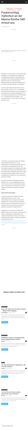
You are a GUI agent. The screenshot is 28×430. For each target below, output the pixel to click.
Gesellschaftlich (9, 8)
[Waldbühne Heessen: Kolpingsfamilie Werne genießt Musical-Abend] (14, 329)
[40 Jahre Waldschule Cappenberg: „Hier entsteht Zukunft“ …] (14, 357)
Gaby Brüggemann (4, 312)
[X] (10, 55)
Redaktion (3, 341)
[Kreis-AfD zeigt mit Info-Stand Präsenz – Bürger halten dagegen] (14, 301)
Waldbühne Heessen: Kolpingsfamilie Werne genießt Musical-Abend (12, 338)
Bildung (3, 362)
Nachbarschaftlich (11, 9)
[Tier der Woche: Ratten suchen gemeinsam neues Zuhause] (14, 384)
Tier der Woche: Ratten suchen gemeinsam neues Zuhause (11, 393)
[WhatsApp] (16, 55)
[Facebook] (7, 55)
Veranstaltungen (18, 8)
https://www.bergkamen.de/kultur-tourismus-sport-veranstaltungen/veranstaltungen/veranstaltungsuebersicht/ (14, 222)
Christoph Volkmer (6, 26)
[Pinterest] (13, 55)
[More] (19, 55)
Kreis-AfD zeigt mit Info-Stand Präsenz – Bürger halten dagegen (13, 310)
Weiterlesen (4, 322)
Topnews (19, 9)
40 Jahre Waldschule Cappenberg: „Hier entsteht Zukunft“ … (13, 365)
